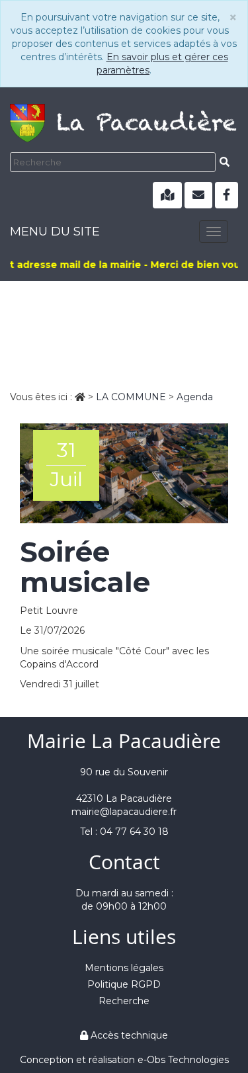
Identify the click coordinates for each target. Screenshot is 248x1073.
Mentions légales (124, 968)
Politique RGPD (124, 984)
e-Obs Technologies (183, 1060)
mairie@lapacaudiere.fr (124, 812)
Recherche (124, 1001)
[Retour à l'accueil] (124, 119)
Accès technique (128, 1035)
